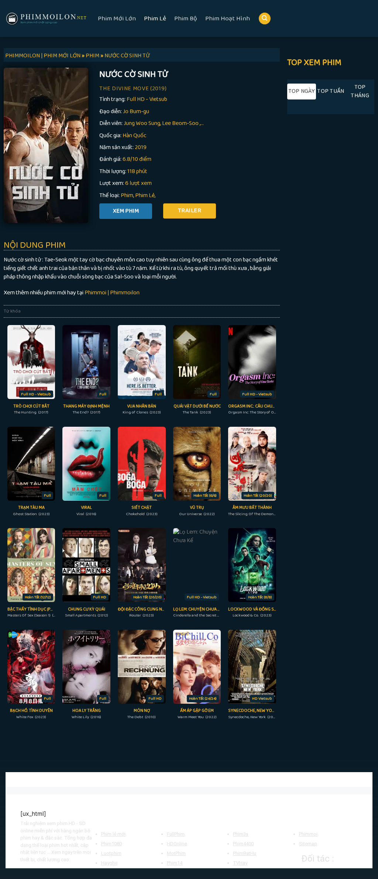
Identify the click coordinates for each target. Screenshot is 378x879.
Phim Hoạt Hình (227, 18)
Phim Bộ (185, 18)
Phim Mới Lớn (117, 18)
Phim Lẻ (155, 18)
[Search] (265, 19)
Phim (127, 195)
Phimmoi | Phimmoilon (112, 292)
